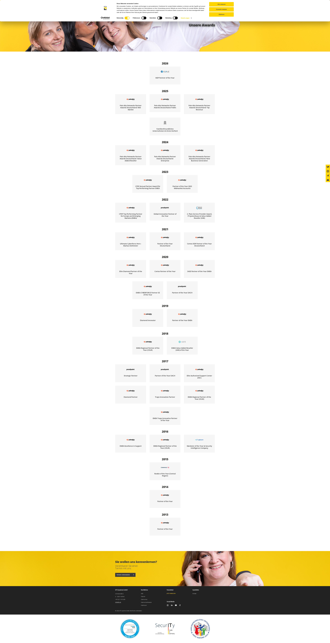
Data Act (143, 596)
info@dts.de (118, 602)
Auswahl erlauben (221, 9)
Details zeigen (185, 18)
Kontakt (194, 593)
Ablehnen (221, 14)
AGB (142, 593)
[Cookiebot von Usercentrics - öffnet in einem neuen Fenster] (105, 18)
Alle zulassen (222, 4)
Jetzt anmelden (171, 593)
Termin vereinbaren (123, 575)
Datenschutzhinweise (146, 602)
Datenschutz (144, 599)
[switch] (143, 18)
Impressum (144, 605)
